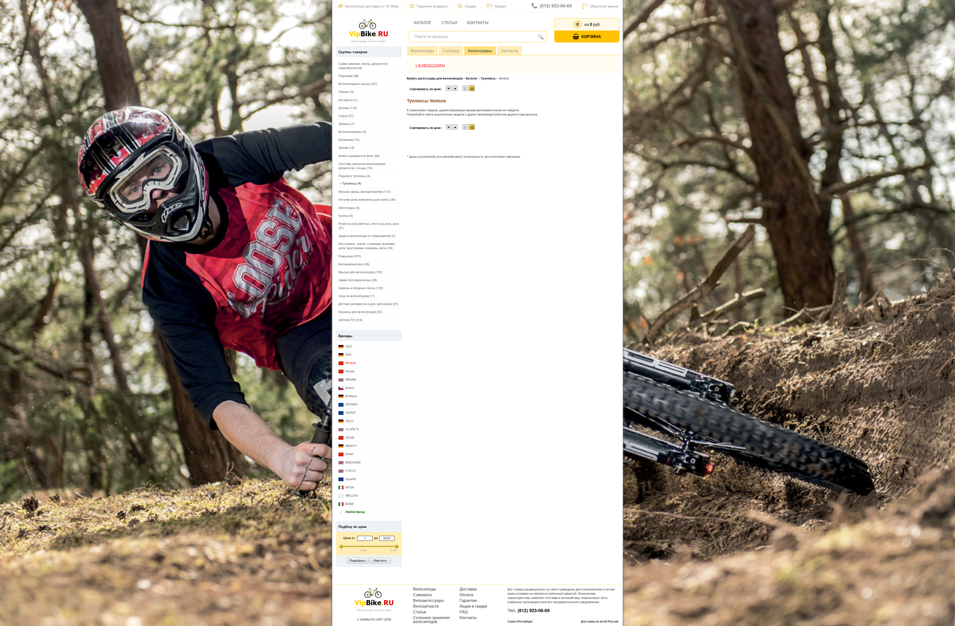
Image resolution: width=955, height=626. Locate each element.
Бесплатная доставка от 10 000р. (372, 5)
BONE (349, 504)
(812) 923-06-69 (556, 5)
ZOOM (349, 437)
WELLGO (351, 495)
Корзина (591, 36)
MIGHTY (351, 445)
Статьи (449, 22)
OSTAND (351, 404)
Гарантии (468, 600)
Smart (349, 454)
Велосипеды (422, 50)
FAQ (464, 612)
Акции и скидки (473, 606)
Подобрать (357, 560)
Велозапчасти (426, 606)
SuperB (350, 479)
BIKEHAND (353, 462)
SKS (348, 354)
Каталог (422, 22)
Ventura (350, 362)
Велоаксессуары (428, 600)
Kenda (349, 371)
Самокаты (422, 595)
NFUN (349, 487)
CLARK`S (352, 429)
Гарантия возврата (432, 5)
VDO (348, 346)
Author (349, 388)
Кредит (500, 5)
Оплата (466, 595)
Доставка (468, 589)
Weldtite (350, 379)
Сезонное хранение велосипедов (431, 620)
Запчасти (509, 50)
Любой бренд (355, 511)
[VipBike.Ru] (368, 28)
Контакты (477, 22)
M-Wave (351, 396)
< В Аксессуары (430, 65)
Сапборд (451, 50)
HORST (350, 412)
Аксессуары (480, 50)
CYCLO (350, 470)
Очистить (379, 560)
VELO (349, 421)
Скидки (470, 5)
